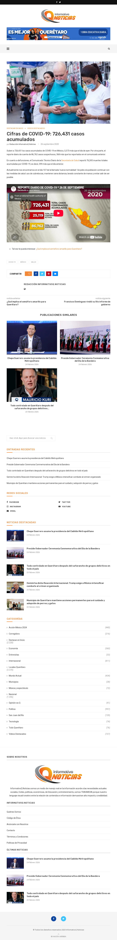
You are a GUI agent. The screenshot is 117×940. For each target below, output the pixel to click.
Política (59, 709)
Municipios (59, 682)
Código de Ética (14, 818)
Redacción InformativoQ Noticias (23, 144)
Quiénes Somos (14, 812)
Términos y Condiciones (17, 837)
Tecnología (59, 721)
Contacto (11, 830)
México (23, 262)
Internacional (59, 661)
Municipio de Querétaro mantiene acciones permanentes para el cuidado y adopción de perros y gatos (52, 483)
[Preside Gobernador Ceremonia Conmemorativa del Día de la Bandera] (85, 337)
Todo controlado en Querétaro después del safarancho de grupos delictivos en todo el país (47, 471)
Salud (33, 262)
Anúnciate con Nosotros (17, 824)
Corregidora (59, 634)
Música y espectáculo (59, 688)
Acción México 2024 (59, 627)
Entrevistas (59, 655)
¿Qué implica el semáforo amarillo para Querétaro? (59, 249)
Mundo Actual (59, 676)
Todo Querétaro (59, 728)
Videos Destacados (36, 128)
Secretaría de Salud (70, 160)
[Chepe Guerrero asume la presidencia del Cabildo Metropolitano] (32, 337)
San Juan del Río (59, 715)
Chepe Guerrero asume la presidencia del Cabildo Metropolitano (35, 458)
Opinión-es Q (59, 703)
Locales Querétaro (17, 667)
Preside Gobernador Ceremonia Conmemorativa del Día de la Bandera (38, 464)
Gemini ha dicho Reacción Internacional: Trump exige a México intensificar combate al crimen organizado (54, 477)
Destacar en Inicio (15, 128)
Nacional (13, 694)
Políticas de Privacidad (17, 843)
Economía (59, 648)
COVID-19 (12, 262)
